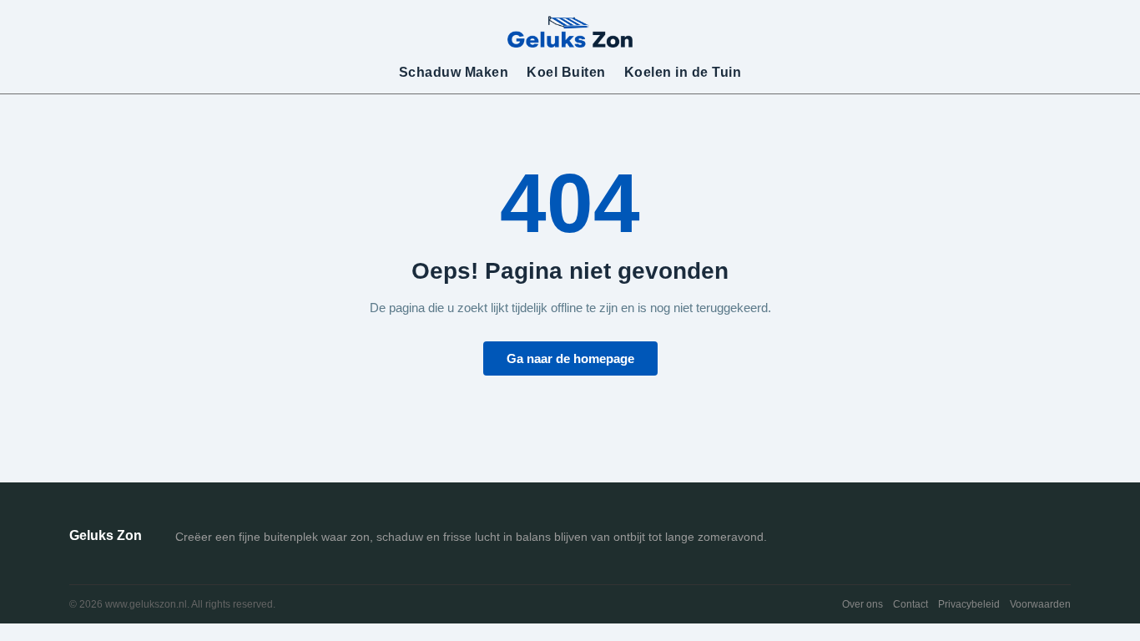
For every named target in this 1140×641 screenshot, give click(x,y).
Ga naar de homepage (570, 358)
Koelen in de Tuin (683, 72)
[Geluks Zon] (570, 31)
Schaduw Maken (454, 72)
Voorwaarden (1040, 604)
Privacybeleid (969, 604)
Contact (910, 604)
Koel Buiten (566, 72)
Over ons (862, 604)
